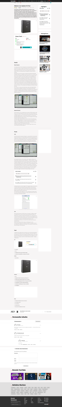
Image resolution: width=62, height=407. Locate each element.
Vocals (32, 401)
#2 (21, 344)
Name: (15, 358)
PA (31, 400)
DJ (31, 399)
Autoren (39, 401)
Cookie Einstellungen (41, 402)
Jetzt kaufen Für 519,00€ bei (26, 47)
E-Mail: (15, 360)
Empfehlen (21, 329)
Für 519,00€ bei (31, 244)
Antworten (15, 329)
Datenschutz (39, 400)
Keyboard (25, 402)
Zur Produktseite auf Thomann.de (46, 2)
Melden (18, 329)
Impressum (39, 399)
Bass (25, 399)
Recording (25, 400)
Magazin (32, 402)
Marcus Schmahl (24, 7)
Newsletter (15, 404)
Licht (25, 403)
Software (25, 401)
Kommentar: (16, 353)
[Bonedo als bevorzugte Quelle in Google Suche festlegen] (20, 7)
